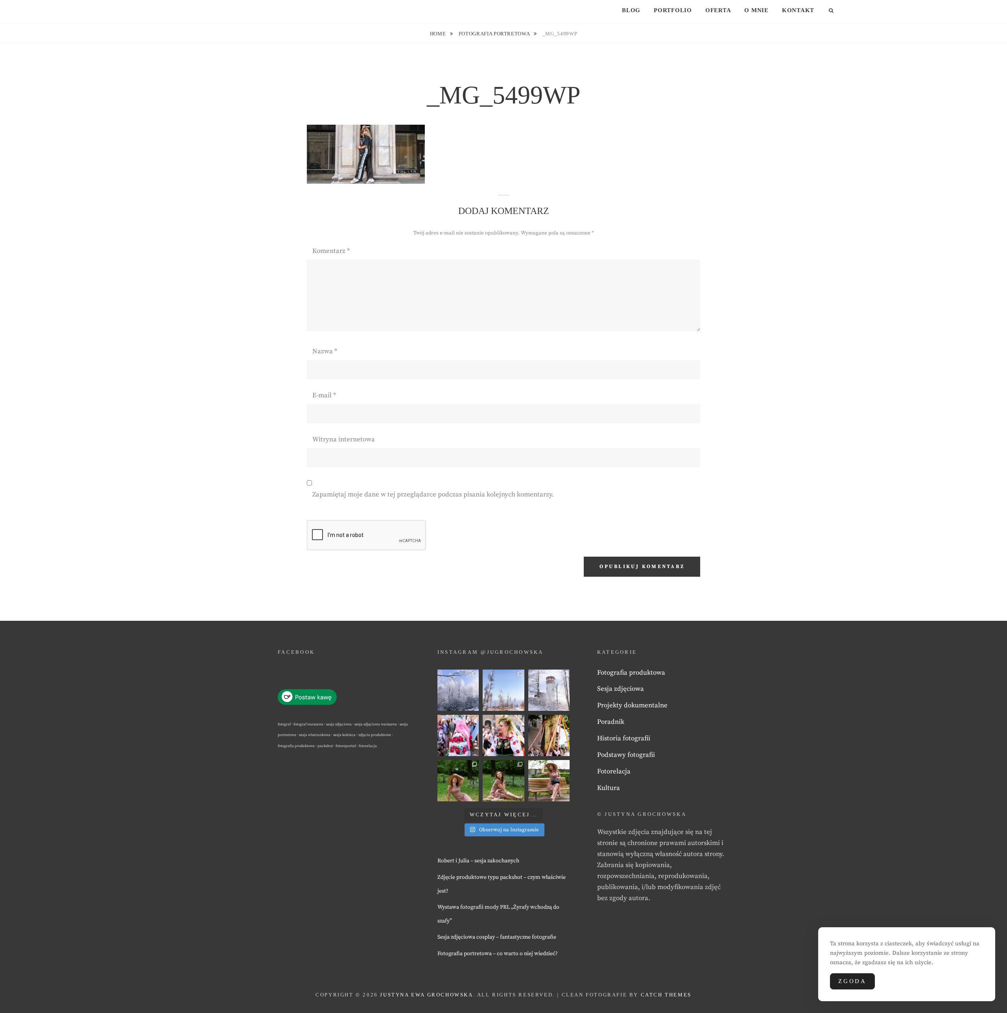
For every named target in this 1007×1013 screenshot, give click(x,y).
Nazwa (324, 351)
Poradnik (610, 722)
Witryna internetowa (343, 439)
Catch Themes (666, 995)
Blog (631, 10)
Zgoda (852, 981)
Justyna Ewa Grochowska (426, 995)
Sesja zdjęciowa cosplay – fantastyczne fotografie (496, 937)
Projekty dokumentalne (632, 705)
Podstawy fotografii (626, 755)
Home (438, 34)
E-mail (324, 395)
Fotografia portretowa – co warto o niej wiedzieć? (497, 953)
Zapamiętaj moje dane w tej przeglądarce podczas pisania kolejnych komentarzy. (433, 494)
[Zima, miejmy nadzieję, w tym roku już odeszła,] (503, 690)
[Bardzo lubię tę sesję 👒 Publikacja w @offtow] (549, 780)
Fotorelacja (614, 771)
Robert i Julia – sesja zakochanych (478, 860)
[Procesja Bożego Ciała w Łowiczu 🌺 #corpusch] (458, 735)
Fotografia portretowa (495, 34)
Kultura (608, 788)
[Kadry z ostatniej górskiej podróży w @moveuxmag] (549, 690)
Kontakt (798, 10)
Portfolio (673, 10)
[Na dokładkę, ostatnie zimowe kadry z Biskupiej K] (458, 690)
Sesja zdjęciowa (620, 689)
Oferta (718, 10)
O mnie (756, 10)
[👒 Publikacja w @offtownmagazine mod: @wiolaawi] (458, 780)
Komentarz (331, 251)
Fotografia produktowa (631, 672)
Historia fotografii (623, 738)
